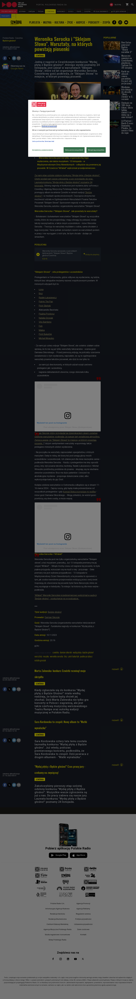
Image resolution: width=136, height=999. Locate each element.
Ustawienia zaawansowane (42, 150)
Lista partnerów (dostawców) (43, 141)
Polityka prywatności (49, 126)
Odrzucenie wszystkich (74, 150)
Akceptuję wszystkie (96, 150)
